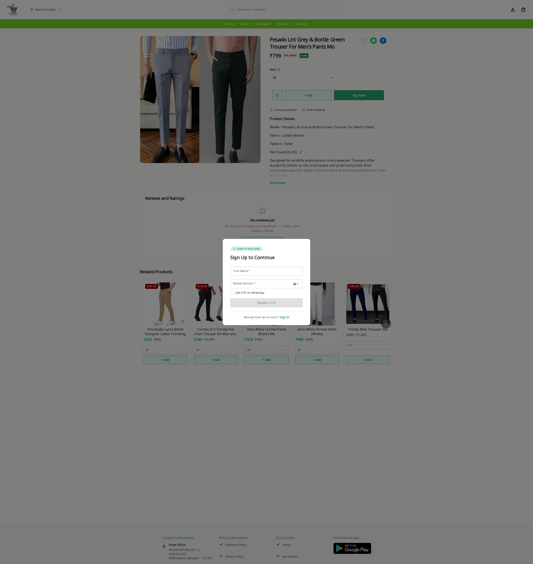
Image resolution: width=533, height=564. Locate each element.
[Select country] (296, 283)
